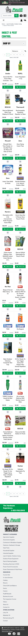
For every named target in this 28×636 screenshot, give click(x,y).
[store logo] (14, 9)
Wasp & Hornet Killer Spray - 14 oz (8, 291)
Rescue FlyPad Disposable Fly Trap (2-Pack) (20, 254)
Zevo (20, 141)
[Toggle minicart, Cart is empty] (24, 20)
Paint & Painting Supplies (10, 561)
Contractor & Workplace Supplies (12, 542)
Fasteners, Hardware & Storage (11, 545)
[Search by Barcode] (21, 15)
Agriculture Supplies (8, 537)
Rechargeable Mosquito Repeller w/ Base (20, 112)
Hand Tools (6, 548)
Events (5, 588)
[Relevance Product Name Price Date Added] (17, 51)
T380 (7, 329)
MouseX (8, 141)
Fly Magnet (20, 329)
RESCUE (8, 107)
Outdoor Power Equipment (10, 558)
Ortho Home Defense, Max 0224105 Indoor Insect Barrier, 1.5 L (8, 256)
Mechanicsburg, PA (8, 618)
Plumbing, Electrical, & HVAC (11, 564)
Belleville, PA (6, 615)
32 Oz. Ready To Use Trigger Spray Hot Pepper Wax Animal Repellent (20, 362)
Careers (5, 591)
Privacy (10, 631)
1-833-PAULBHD (18, 510)
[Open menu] (3, 20)
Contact (5, 620)
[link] (4, 54)
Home (3, 24)
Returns (5, 583)
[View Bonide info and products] (20, 178)
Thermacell (20, 107)
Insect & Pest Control (8, 25)
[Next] (23, 54)
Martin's (8, 212)
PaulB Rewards (7, 593)
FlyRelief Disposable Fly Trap (20, 471)
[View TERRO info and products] (8, 326)
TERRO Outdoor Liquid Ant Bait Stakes (8, 398)
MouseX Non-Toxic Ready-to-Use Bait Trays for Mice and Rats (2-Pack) (8, 147)
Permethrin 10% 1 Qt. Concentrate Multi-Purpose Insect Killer (8, 218)
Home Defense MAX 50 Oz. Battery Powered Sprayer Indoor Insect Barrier (8, 435)
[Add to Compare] (7, 90)
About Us (5, 604)
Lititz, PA (5, 612)
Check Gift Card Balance (10, 585)
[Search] (16, 15)
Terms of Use (5, 631)
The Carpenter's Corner (9, 599)
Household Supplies (8, 550)
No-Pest (8, 287)
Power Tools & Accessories (10, 566)
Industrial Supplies (8, 553)
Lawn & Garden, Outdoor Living (14, 24)
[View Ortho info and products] (8, 249)
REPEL (20, 73)
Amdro (7, 73)
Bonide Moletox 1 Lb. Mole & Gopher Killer (20, 183)
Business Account (8, 596)
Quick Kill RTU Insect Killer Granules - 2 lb (7, 78)
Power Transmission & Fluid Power (12, 569)
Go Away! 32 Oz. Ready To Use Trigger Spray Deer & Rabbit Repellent (8, 472)
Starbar (20, 466)
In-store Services (8, 577)
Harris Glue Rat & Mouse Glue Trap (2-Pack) (20, 217)
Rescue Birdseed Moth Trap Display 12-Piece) (7, 112)
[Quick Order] (25, 15)
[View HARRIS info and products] (20, 212)
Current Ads (6, 575)
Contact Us (6, 607)
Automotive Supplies (9, 539)
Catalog (5, 580)
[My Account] (21, 20)
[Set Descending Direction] (25, 51)
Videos (5, 602)
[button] (14, 43)
